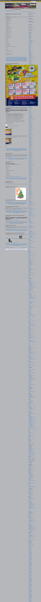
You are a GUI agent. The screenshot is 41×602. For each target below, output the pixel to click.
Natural (29, 139)
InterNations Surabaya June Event (10, 225)
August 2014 (30, 566)
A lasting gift (9, 148)
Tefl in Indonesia (30, 264)
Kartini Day (30, 121)
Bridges (29, 53)
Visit (39, 0)
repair (29, 156)
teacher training (30, 170)
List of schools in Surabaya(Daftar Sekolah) (12, 206)
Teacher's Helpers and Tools (31, 19)
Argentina (30, 38)
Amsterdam (30, 37)
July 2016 (30, 555)
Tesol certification (12, 60)
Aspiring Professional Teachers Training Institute (32, 40)
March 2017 (30, 551)
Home (14, 11)
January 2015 (30, 563)
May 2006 (30, 593)
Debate (8, 58)
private (29, 150)
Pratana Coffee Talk (31, 209)
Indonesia (30, 115)
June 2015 (30, 560)
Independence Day (31, 113)
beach (29, 49)
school (29, 159)
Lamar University (30, 123)
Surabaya (7, 60)
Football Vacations (30, 203)
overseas (30, 145)
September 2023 (30, 546)
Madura (29, 132)
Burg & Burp (19, 148)
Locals (29, 130)
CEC (29, 59)
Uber (29, 184)
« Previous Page (7, 247)
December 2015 (30, 558)
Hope (29, 108)
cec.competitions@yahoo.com (12, 46)
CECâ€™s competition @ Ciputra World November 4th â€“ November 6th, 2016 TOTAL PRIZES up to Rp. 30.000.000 (16, 110)
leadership (30, 125)
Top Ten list (18, 60)
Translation (20, 60)
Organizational (30, 144)
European (26, 58)
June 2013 (30, 569)
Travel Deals (30, 543)
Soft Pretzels (30, 165)
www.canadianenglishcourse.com (9, 54)
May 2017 (30, 550)
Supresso (30, 168)
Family (14, 149)
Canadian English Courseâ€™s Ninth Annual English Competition (16, 108)
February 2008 (30, 584)
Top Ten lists (30, 179)
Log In (6, 0)
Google (16, 1)
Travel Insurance (30, 542)
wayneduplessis (30, 192)
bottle (29, 52)
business (30, 56)
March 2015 (30, 562)
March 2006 (30, 594)
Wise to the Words (30, 237)
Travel (29, 181)
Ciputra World (11, 57)
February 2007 (30, 589)
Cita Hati (14, 57)
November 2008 (30, 580)
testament (30, 175)
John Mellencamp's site (31, 222)
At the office (30, 41)
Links (29, 128)
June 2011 (30, 573)
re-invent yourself (30, 154)
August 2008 (30, 581)
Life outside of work (21, 203)
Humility (18, 203)
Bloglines (18, 1)
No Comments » (24, 230)
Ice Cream (30, 112)
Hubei (29, 109)
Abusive (30, 34)
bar (29, 48)
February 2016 (30, 557)
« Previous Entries (12, 247)
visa (29, 189)
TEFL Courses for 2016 (8, 153)
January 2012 (30, 571)
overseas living (17, 178)
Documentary (14, 58)
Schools (17, 150)
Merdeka (30, 135)
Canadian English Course (31, 58)
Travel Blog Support (31, 425)
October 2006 (30, 590)
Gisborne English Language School (32, 301)
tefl (29, 172)
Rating (20, 178)
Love (29, 131)
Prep (29, 149)
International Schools (23, 149)
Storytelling (30, 167)
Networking (26, 59)
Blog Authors (9, 0)
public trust (30, 152)
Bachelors (30, 45)
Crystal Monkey (30, 266)
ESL (23, 58)
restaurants (30, 158)
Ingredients (18, 158)
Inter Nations (30, 116)
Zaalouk (30, 199)
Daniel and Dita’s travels (31, 231)
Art (13, 229)
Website (19, 154)
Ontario (29, 143)
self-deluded (30, 161)
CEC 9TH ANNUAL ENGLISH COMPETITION (12, 63)
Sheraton (30, 162)
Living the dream (11, 59)
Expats (13, 149)
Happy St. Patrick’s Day (9, 181)
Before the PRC (30, 50)
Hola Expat (30, 233)
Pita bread (30, 148)
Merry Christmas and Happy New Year (11, 186)
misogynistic (30, 136)
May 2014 (30, 567)
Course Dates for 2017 (8, 161)
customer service (25, 210)
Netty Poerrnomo (30, 140)
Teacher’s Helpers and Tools (31, 12)
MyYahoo (14, 1)
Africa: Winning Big (31, 340)
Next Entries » (22, 247)
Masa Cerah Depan (31, 134)
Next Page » (26, 247)
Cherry (29, 62)
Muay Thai (30, 138)
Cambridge (30, 57)
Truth (29, 183)
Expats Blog (30, 219)
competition (22, 57)
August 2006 (30, 591)
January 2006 (30, 595)
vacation (26, 60)
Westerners (30, 193)
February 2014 (30, 568)
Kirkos (29, 122)
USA (29, 186)
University (30, 185)
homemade (30, 107)
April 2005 (30, 600)
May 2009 (30, 578)
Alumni (12, 148)
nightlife (30, 141)
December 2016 (30, 553)
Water (29, 190)
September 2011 (30, 572)
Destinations (11, 58)
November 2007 (30, 585)
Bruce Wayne (30, 54)
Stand (29, 166)
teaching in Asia (30, 171)
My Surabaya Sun (30, 246)
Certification (7, 57)
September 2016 (30, 554)
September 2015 (30, 559)
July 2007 (30, 586)
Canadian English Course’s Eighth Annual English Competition (15, 215)
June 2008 (30, 582)
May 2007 (30, 587)
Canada (21, 148)
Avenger (30, 43)
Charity (29, 61)
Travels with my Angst (12, 5)
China (9, 57)
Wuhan (29, 197)
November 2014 (30, 564)
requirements (14, 150)
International (30, 117)
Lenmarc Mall (30, 126)
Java (29, 119)
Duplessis (17, 58)
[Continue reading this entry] (8, 156)
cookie (24, 57)
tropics (24, 60)
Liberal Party (30, 127)
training (29, 180)
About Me (30, 33)
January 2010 (30, 577)
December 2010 (30, 575)
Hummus (30, 111)
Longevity (16, 59)
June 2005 (30, 599)
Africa (29, 35)
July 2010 (30, 576)
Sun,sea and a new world (31, 236)
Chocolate (30, 63)
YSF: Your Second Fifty (31, 261)
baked (17, 229)
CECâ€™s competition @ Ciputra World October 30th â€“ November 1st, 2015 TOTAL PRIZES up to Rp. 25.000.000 (16, 218)
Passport (30, 147)
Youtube (30, 198)
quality (29, 153)
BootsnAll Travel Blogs (2, 0)
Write (29, 195)
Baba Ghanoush (30, 44)
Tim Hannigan (30, 177)
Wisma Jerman (30, 194)
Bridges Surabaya (30, 207)
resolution (30, 157)
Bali (29, 47)
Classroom (16, 57)
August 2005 (30, 598)
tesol (29, 174)
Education (19, 58)
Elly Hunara (22, 58)
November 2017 (30, 549)
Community (19, 57)
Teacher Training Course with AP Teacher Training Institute (32, 27)
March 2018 (30, 548)
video (29, 188)
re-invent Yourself (30, 263)
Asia (29, 39)
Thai (29, 176)
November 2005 (30, 596)
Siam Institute (30, 163)
